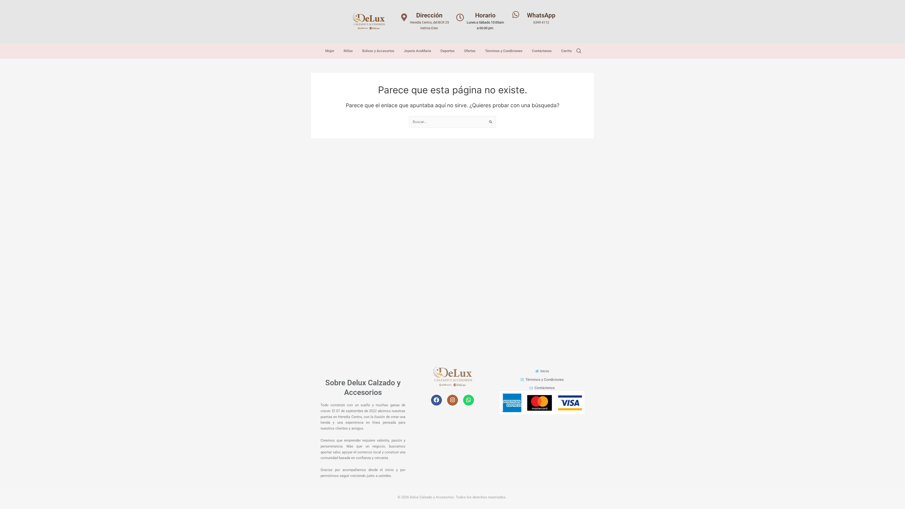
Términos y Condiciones (503, 51)
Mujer (329, 51)
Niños (348, 51)
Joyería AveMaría (417, 51)
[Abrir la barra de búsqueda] (578, 50)
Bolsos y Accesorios (378, 51)
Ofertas (470, 51)
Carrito (566, 51)
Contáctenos (542, 51)
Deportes (447, 51)
